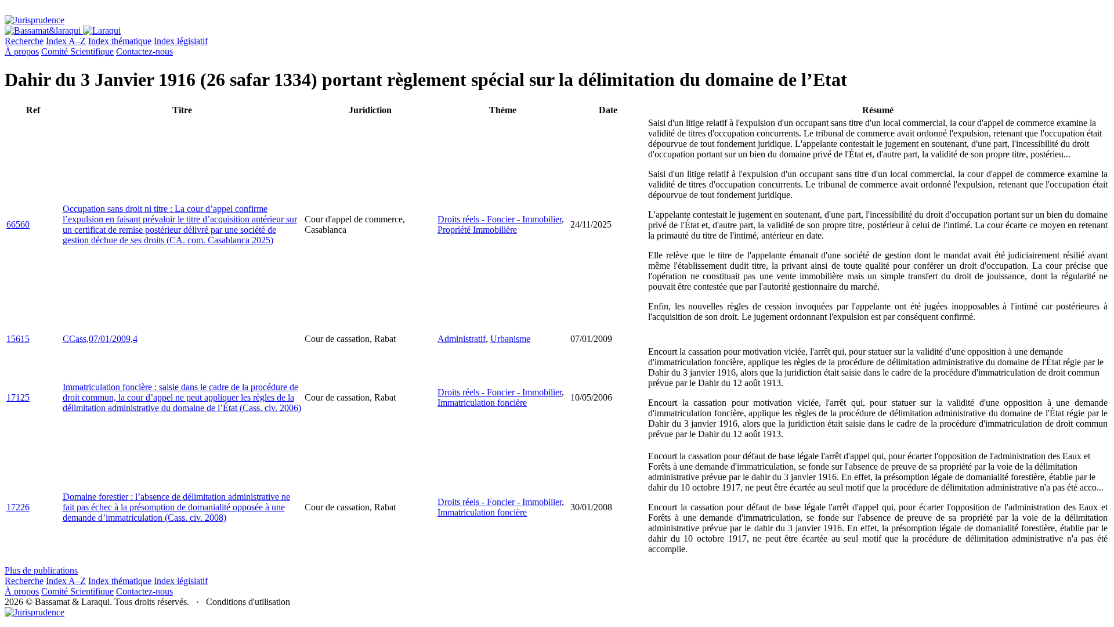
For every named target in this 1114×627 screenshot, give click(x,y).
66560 (18, 224)
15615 (18, 339)
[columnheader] (33, 110)
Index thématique (119, 41)
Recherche (24, 41)
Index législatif (181, 41)
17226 (18, 507)
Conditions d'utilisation (248, 602)
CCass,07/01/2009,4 (100, 339)
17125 (18, 397)
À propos (22, 51)
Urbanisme (510, 339)
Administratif (461, 339)
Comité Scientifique (77, 51)
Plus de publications (41, 570)
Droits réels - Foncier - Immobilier (499, 219)
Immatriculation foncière (482, 403)
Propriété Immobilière (477, 230)
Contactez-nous (144, 51)
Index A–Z (66, 41)
